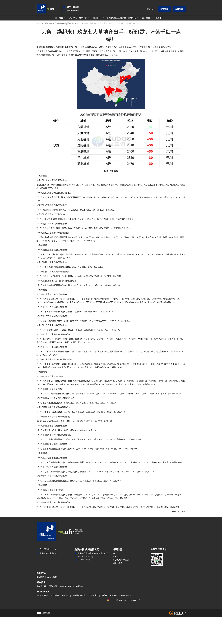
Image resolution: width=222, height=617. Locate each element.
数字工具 (160, 17)
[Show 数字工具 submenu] (166, 18)
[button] (164, 9)
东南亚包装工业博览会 (116, 17)
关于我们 (146, 17)
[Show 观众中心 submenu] (103, 18)
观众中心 (97, 17)
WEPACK (73, 17)
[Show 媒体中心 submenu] (138, 18)
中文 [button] (149, 8)
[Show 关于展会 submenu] (65, 18)
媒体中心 (132, 17)
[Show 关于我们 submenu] (152, 18)
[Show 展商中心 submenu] (89, 18)
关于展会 (59, 17)
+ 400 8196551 (84, 560)
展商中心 (83, 17)
